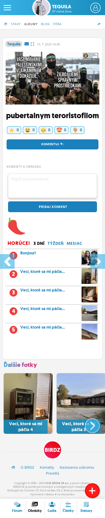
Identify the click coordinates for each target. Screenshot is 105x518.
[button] (88, 423)
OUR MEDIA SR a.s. (57, 483)
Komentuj (50, 144)
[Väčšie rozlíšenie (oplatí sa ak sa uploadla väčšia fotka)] (32, 43)
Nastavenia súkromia (77, 467)
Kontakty (47, 467)
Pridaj (52, 207)
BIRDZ (52, 450)
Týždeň (56, 243)
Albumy (31, 24)
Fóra (57, 24)
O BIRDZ (27, 467)
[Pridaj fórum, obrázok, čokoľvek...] (92, 490)
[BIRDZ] (13, 467)
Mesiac (75, 243)
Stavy (16, 24)
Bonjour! (24, 254)
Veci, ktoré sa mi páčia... (38, 273)
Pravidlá (52, 473)
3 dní (39, 243)
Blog (45, 24)
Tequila (62, 8)
